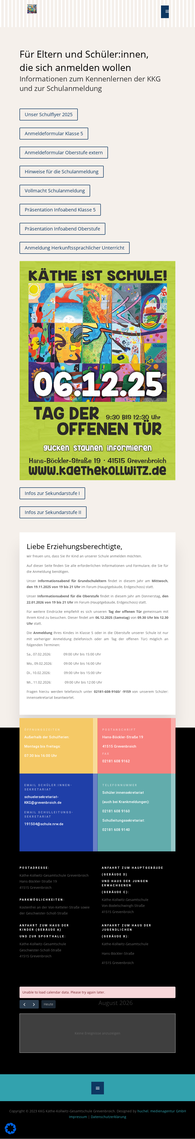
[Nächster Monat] (34, 1004)
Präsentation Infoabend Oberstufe (62, 228)
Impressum (78, 1116)
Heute (48, 1004)
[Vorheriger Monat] (24, 1004)
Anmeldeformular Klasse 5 (54, 133)
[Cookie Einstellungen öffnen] (10, 1133)
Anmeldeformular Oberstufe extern (64, 152)
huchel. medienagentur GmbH (161, 1111)
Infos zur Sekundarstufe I (52, 493)
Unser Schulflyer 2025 (49, 114)
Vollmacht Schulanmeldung (55, 190)
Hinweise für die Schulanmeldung (61, 171)
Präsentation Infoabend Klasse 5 (60, 209)
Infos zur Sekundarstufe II (53, 512)
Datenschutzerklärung (108, 1116)
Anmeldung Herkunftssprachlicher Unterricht (74, 248)
